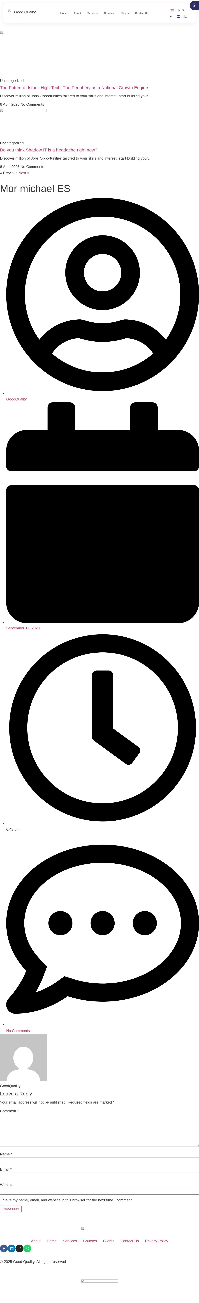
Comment (9, 1111)
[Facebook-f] (4, 1248)
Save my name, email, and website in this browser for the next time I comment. (68, 1200)
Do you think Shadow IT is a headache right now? (48, 150)
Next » (24, 173)
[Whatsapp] (27, 1248)
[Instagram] (19, 1248)
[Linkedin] (12, 1248)
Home (63, 13)
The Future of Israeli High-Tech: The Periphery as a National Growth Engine (74, 87)
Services (92, 13)
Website (6, 1185)
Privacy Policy (156, 1241)
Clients (124, 13)
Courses (109, 13)
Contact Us (141, 13)
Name (6, 1154)
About (77, 13)
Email (6, 1169)
